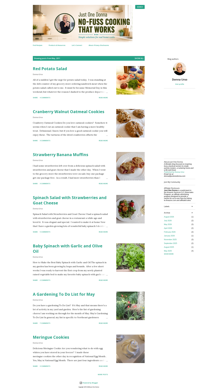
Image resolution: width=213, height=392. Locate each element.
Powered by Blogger (90, 383)
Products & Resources (57, 45)
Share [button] (35, 98)
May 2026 (168, 224)
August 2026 (169, 217)
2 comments (45, 280)
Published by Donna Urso (174, 172)
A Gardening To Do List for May (64, 294)
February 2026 (170, 232)
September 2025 (170, 243)
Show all (139, 58)
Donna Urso (179, 79)
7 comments (45, 323)
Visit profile (179, 84)
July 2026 (168, 221)
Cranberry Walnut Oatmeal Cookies (68, 111)
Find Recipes (37, 45)
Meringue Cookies (51, 337)
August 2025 (169, 247)
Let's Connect (77, 45)
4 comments (45, 98)
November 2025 (170, 239)
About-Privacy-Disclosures (99, 45)
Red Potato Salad (50, 68)
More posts (103, 374)
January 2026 (169, 236)
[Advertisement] (178, 123)
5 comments (45, 232)
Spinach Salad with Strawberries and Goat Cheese (69, 200)
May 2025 (168, 251)
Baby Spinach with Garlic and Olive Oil (67, 248)
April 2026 (168, 228)
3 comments (45, 140)
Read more (103, 98)
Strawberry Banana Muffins (60, 154)
